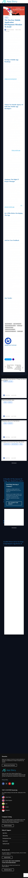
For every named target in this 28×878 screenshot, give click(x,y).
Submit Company (8, 825)
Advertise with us (8, 869)
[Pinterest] (9, 783)
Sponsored (5, 841)
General (10, 423)
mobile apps (20, 331)
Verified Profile (6, 843)
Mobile (10, 402)
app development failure (10, 325)
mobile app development (10, 331)
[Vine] (13, 783)
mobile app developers (10, 329)
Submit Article (7, 857)
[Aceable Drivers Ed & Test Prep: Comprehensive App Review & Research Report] (14, 490)
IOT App (10, 381)
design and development (10, 79)
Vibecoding (5, 835)
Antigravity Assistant (10, 29)
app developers (8, 323)
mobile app (19, 325)
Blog (6, 17)
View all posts (8, 359)
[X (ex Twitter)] (6, 783)
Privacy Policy (5, 779)
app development (17, 323)
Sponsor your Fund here (9, 765)
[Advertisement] (14, 590)
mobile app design (9, 327)
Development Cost (7, 838)
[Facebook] (3, 783)
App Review (6, 443)
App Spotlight (15, 443)
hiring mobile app (16, 150)
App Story (5, 833)
